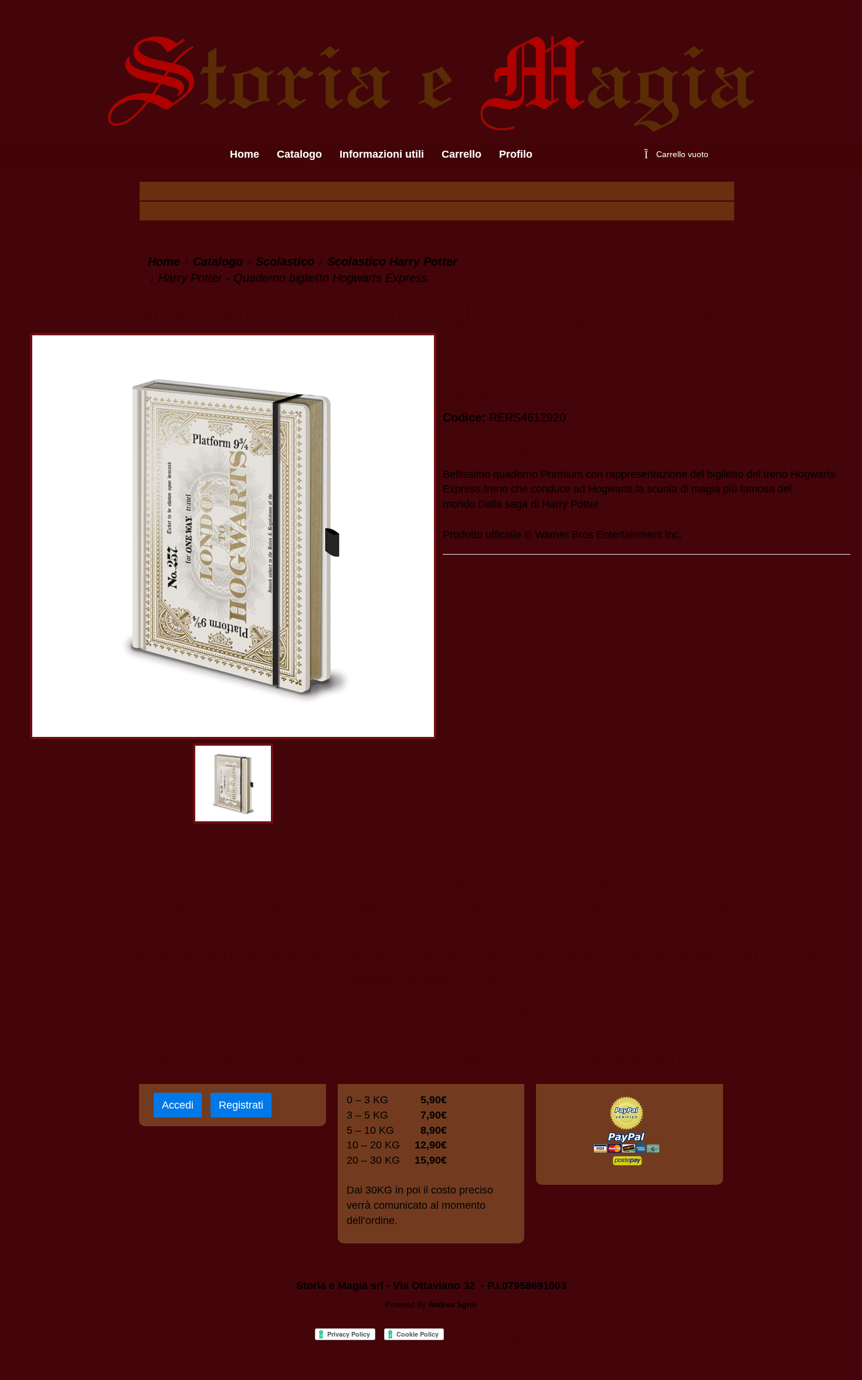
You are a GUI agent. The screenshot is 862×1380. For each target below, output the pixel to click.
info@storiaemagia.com (335, 903)
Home (164, 261)
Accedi (178, 1105)
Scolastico (285, 261)
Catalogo (218, 261)
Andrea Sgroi (453, 1304)
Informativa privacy (500, 1337)
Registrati (241, 1105)
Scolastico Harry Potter (392, 261)
